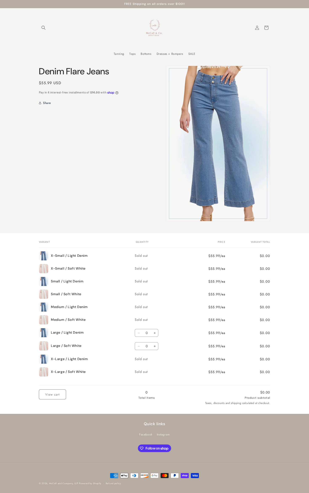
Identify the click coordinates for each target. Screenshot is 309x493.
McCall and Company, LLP (63, 483)
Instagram (163, 434)
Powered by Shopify (90, 483)
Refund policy (113, 483)
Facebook (145, 434)
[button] (43, 27)
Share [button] (47, 103)
